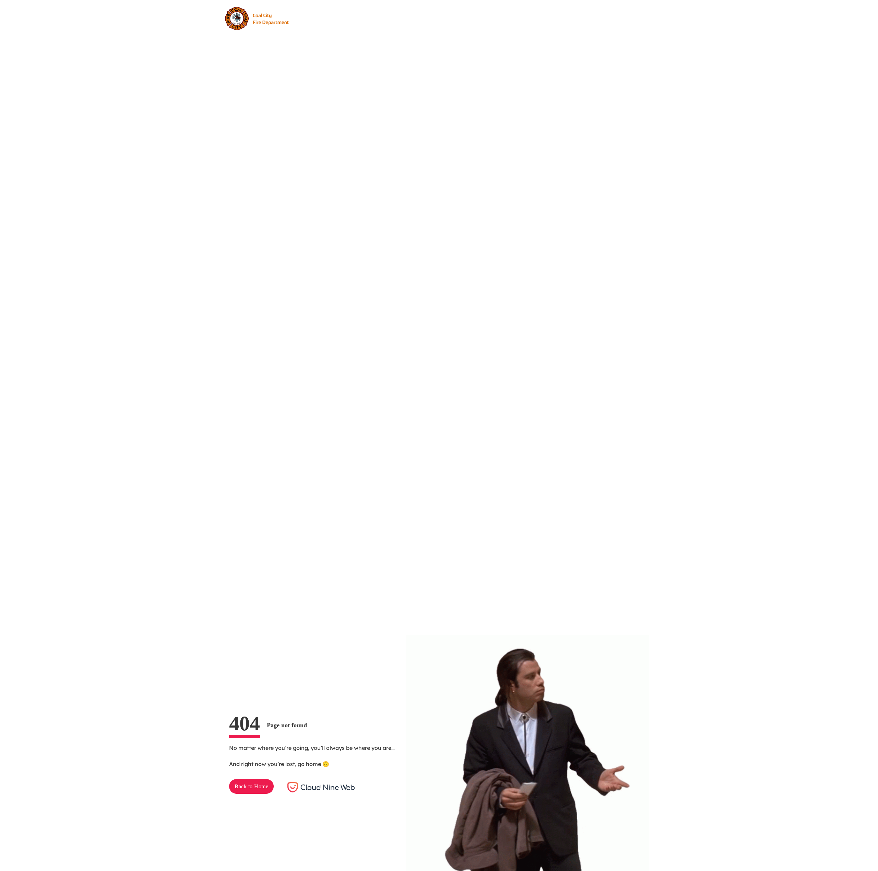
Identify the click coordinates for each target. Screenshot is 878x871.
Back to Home (251, 786)
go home (309, 763)
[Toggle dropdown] (414, 18)
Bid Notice (441, 18)
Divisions (396, 18)
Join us (568, 18)
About (366, 18)
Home (340, 18)
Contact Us (480, 18)
